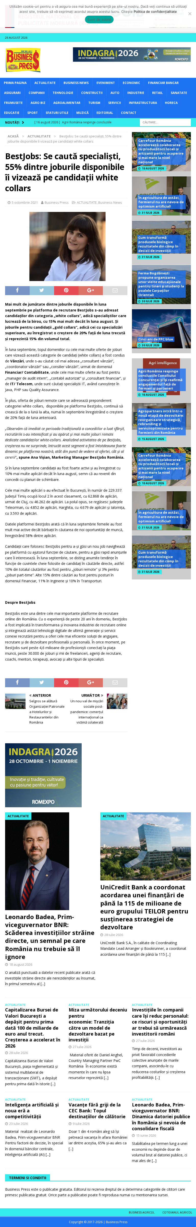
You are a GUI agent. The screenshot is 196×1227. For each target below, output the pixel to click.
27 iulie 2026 (82, 1047)
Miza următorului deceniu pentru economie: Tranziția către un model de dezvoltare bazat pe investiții (98, 1025)
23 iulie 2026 (18, 1123)
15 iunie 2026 (146, 1135)
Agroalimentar (66, 103)
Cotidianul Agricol (177, 1212)
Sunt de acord (99, 19)
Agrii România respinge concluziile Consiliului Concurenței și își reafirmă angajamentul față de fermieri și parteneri (160, 380)
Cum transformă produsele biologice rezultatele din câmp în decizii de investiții (158, 244)
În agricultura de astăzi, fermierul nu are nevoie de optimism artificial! (161, 202)
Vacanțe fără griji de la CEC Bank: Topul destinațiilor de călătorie (97, 1111)
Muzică (82, 113)
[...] (43, 983)
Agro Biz (38, 103)
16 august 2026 (153, 394)
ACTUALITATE (45, 83)
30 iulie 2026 (150, 301)
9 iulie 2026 (81, 1123)
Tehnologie (63, 93)
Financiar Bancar (163, 83)
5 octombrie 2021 (25, 202)
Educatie (11, 113)
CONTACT (128, 113)
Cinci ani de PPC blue (155, 339)
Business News (76, 83)
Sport (32, 113)
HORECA (171, 103)
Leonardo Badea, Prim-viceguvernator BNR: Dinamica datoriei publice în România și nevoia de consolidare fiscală (161, 1117)
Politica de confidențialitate (155, 11)
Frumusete (13, 103)
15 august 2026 (153, 439)
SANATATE (179, 93)
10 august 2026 (153, 168)
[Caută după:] (165, 122)
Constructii (92, 93)
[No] (189, 13)
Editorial (104, 113)
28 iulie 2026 (113, 934)
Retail (157, 93)
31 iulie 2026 (150, 212)
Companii (37, 93)
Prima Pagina (15, 83)
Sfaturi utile (57, 113)
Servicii (114, 103)
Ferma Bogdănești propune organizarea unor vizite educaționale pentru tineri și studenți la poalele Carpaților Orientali (161, 284)
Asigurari (12, 93)
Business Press (57, 202)
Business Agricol (142, 1212)
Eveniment (105, 83)
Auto (115, 93)
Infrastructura (143, 103)
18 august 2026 (20, 964)
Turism (94, 103)
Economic (131, 83)
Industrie (135, 93)
